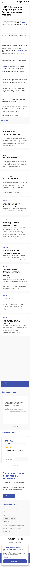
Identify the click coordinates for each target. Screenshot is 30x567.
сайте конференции (12, 55)
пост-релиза (20, 50)
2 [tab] (13, 379)
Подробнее (21, 459)
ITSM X (23, 22)
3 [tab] (15, 379)
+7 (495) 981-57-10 (21, 2)
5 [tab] (19, 379)
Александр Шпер (5, 66)
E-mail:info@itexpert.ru (15, 542)
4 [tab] (17, 379)
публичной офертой (23, 529)
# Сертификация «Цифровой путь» (11, 515)
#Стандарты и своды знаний (9, 509)
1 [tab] (11, 379)
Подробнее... (8, 557)
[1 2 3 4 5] (15, 359)
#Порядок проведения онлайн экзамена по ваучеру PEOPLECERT (14, 512)
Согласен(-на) (15, 561)
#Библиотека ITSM (7, 521)
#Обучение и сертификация (9, 518)
